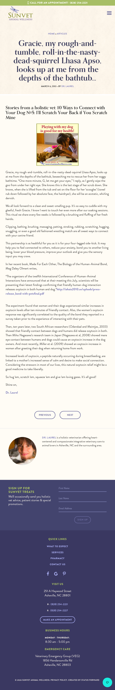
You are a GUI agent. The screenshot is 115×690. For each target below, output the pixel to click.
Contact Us (57, 564)
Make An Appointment (57, 619)
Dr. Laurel (12, 392)
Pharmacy (57, 558)
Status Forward (90, 680)
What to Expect (57, 546)
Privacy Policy (59, 680)
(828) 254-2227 (59, 610)
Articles (62, 33)
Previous (45, 415)
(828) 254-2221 (59, 3)
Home (51, 33)
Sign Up (82, 519)
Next (70, 415)
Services (58, 552)
